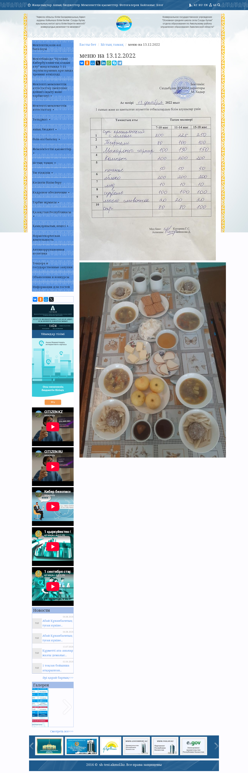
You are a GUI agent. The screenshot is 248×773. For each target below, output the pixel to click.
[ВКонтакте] (35, 299)
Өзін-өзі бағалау (45, 139)
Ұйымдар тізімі (53, 334)
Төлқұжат (40, 119)
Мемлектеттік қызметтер (52, 149)
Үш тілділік (42, 172)
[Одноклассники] (40, 299)
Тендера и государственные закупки (52, 265)
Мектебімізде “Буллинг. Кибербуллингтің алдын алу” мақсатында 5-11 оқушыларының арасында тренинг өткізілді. (53, 66)
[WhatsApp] (109, 63)
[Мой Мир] (46, 299)
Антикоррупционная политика (48, 251)
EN (206, 5)
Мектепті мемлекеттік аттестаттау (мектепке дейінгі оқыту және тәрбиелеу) (50, 90)
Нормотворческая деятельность (46, 237)
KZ (195, 5)
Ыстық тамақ (43, 163)
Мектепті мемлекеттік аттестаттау (49, 107)
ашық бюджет (44, 129)
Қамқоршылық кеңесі (49, 226)
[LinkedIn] (103, 63)
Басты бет (87, 44)
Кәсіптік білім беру (47, 182)
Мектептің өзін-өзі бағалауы (47, 47)
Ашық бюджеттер (66, 5)
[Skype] (114, 63)
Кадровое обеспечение (50, 192)
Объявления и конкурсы (51, 277)
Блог (159, 5)
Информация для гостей (51, 287)
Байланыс (147, 5)
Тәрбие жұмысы (45, 202)
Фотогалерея (129, 5)
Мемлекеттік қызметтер (99, 5)
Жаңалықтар (42, 5)
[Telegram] (119, 63)
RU (201, 5)
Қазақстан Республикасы (52, 212)
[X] (51, 299)
